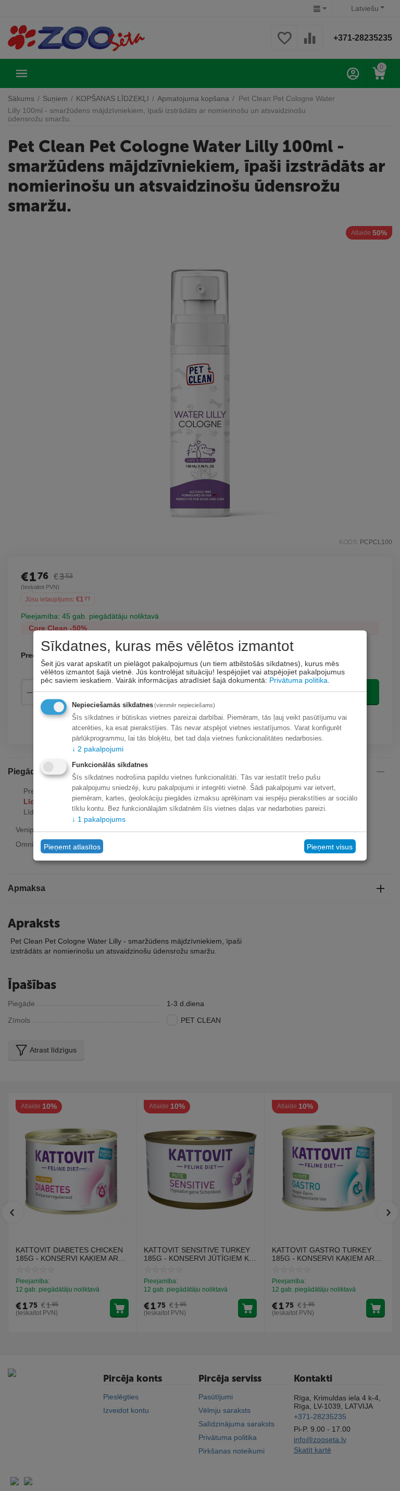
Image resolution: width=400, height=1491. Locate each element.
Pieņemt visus (330, 846)
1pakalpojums (99, 819)
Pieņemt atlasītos (72, 846)
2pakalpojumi (97, 749)
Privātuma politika (298, 680)
